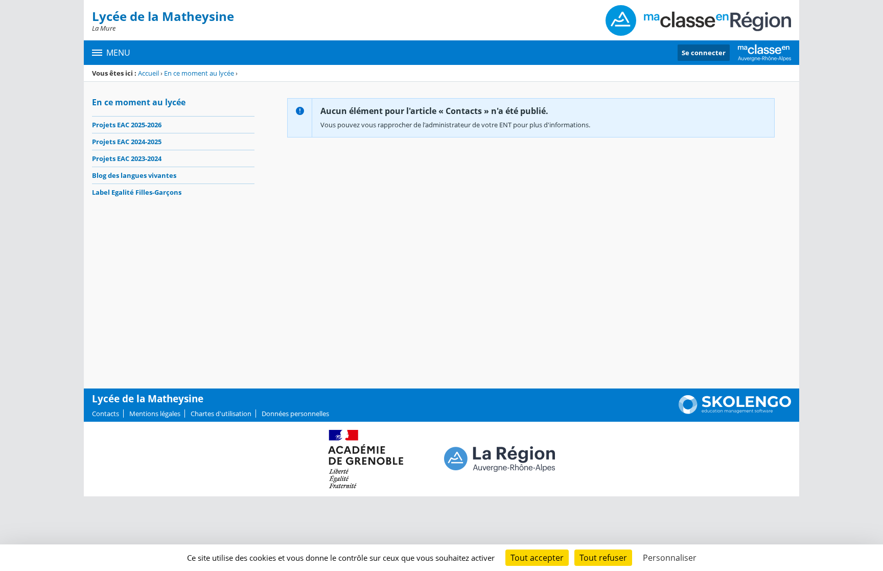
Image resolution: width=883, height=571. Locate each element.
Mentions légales (154, 413)
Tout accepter (537, 557)
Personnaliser (669, 557)
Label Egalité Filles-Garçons (136, 192)
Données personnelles (295, 413)
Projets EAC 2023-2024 (126, 158)
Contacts (105, 413)
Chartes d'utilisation (221, 413)
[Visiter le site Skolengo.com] (735, 411)
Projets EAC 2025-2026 (126, 124)
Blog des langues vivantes (134, 175)
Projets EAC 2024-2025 (126, 141)
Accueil (148, 73)
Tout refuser (603, 557)
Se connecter (704, 52)
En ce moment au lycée (199, 73)
